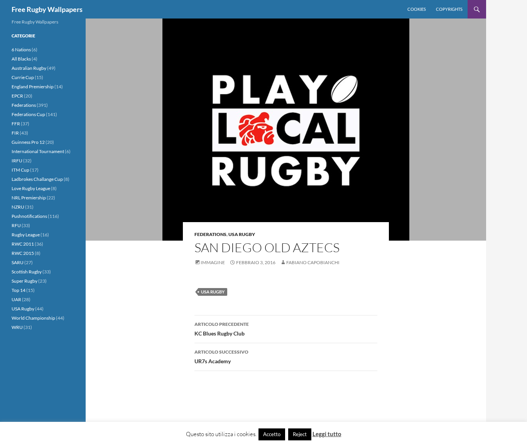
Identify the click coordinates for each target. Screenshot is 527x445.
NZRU (18, 207)
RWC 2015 (23, 253)
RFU (16, 225)
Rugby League (26, 235)
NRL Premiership (29, 198)
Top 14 (18, 290)
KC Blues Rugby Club (221, 329)
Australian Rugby (29, 68)
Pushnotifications (29, 216)
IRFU (17, 161)
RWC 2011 (23, 244)
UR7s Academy (221, 356)
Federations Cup (28, 114)
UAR (16, 299)
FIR (15, 133)
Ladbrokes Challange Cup (37, 179)
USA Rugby (241, 234)
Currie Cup (23, 77)
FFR (16, 123)
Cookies (416, 9)
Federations (210, 234)
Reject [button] (300, 434)
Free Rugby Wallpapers (47, 9)
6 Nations (21, 49)
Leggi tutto (326, 433)
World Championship (33, 318)
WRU (17, 327)
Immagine (213, 262)
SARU (18, 262)
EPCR (17, 96)
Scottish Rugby (27, 272)
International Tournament (38, 151)
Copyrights (449, 9)
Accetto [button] (271, 434)
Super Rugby (24, 281)
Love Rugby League (31, 188)
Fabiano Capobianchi (313, 262)
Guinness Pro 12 (28, 142)
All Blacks (21, 59)
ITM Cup (20, 170)
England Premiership (33, 86)
